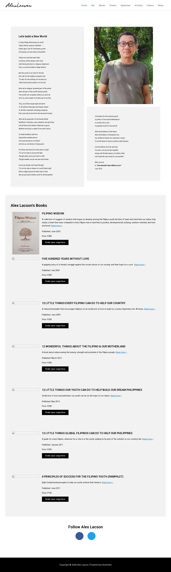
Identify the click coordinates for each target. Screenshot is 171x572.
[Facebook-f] (79, 536)
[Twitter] (92, 536)
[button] (55, 242)
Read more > (56, 226)
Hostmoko (107, 564)
